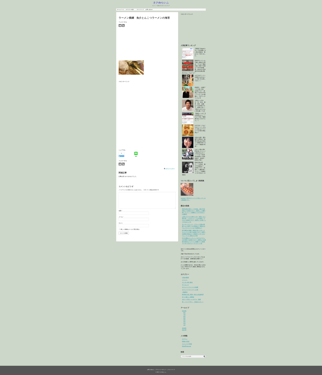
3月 (184, 321)
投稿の (185, 341)
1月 (184, 325)
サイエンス (185, 285)
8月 (184, 312)
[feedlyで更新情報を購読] (120, 25)
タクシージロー (170, 168)
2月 (184, 323)
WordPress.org (186, 346)
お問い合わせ (149, 9)
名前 (120, 210)
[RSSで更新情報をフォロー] (123, 25)
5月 (184, 318)
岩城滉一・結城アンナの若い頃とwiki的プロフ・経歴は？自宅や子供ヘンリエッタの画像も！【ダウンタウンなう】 (200, 93)
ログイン (184, 339)
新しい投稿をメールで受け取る (130, 229)
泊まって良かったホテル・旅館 (191, 299)
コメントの (187, 344)
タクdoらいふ (161, 2)
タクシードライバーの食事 (190, 287)
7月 (184, 314)
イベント (184, 280)
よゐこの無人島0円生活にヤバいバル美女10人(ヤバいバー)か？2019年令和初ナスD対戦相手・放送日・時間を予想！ (200, 155)
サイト (121, 223)
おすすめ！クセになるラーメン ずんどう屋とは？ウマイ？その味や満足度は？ (200, 129)
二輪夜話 (184, 292)
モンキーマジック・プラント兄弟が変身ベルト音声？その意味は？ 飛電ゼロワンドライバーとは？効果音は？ (193, 226)
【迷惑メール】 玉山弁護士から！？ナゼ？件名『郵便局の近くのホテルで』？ (200, 117)
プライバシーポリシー (161, 369)
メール (121, 217)
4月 (184, 319)
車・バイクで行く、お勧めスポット (193, 302)
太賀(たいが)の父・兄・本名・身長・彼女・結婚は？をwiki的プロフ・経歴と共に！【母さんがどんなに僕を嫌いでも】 (200, 106)
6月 (184, 316)
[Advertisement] (147, 45)
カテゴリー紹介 (130, 9)
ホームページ (120, 9)
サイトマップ (140, 9)
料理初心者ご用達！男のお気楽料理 (193, 294)
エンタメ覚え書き (187, 282)
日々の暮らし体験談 (188, 297)
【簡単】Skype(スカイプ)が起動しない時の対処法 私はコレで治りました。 (200, 52)
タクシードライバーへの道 (190, 289)
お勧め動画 (185, 277)
